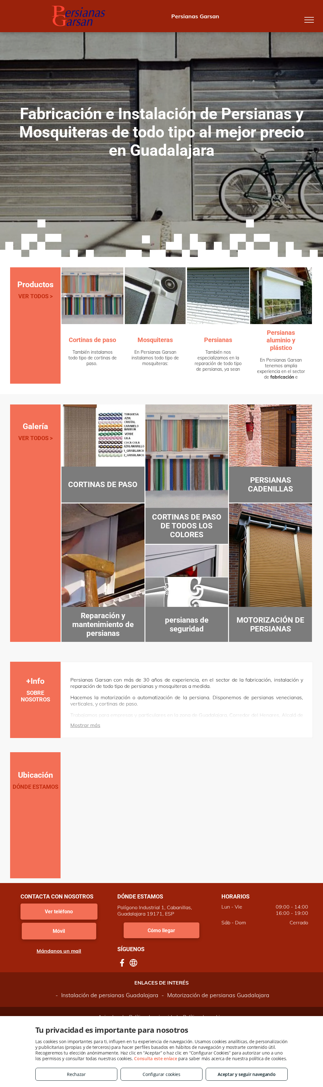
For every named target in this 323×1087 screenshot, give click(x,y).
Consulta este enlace (155, 1058)
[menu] (309, 20)
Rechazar (76, 1074)
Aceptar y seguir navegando (246, 1074)
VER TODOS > (35, 296)
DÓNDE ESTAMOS (35, 786)
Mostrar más (85, 725)
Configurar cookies (161, 1074)
